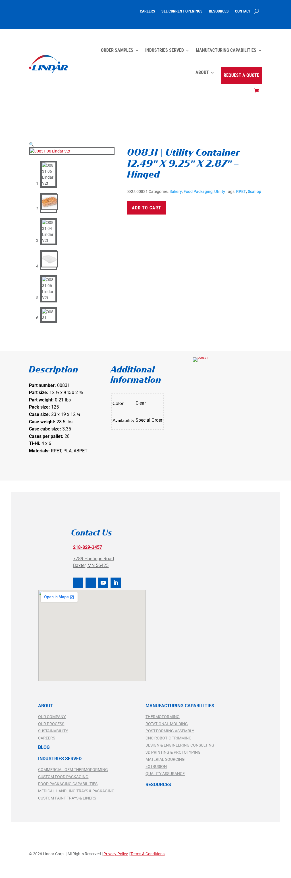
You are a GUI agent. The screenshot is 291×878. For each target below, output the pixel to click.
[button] (31, 144)
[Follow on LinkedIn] (116, 583)
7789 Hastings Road (93, 558)
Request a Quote (241, 75)
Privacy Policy (115, 854)
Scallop (254, 191)
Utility (219, 191)
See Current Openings (182, 11)
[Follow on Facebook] (78, 583)
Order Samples (117, 50)
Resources (219, 11)
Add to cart (146, 208)
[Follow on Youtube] (103, 583)
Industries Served (164, 50)
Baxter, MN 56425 (91, 565)
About (202, 72)
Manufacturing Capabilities (226, 50)
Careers (147, 11)
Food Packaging (198, 191)
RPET (241, 191)
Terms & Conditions (147, 854)
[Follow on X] (91, 583)
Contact (243, 11)
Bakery (175, 191)
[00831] (201, 357)
